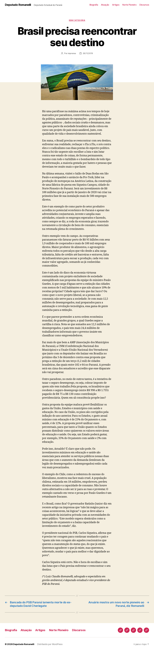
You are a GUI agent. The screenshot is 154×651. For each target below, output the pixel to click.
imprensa (72, 53)
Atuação (105, 4)
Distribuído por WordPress (49, 644)
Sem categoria (77, 20)
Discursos (144, 4)
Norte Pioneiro (129, 4)
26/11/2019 (88, 53)
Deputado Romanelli (18, 4)
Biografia (94, 4)
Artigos (115, 4)
